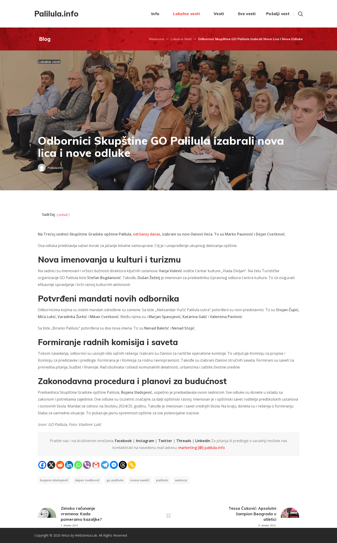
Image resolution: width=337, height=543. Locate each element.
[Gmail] (96, 465)
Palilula (162, 480)
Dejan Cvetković (87, 480)
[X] (51, 465)
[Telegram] (105, 465)
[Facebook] (42, 465)
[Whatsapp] (78, 465)
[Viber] (87, 465)
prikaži (63, 215)
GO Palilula (114, 480)
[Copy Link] (132, 465)
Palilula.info (55, 167)
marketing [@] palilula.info (201, 447)
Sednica (181, 480)
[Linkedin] (69, 465)
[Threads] (123, 465)
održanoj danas (146, 234)
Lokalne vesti (181, 39)
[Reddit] (60, 465)
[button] (300, 14)
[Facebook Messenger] (114, 465)
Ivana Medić (139, 480)
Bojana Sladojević (54, 480)
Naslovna (156, 39)
